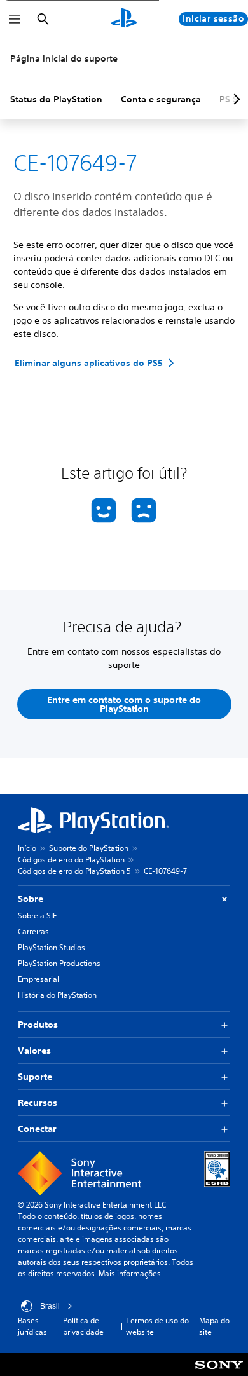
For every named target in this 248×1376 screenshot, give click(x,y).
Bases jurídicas (32, 1326)
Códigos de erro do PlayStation (71, 859)
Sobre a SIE (37, 915)
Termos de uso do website (157, 1326)
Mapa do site (214, 1326)
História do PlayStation (57, 995)
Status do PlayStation (56, 99)
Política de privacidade (83, 1326)
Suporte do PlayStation (88, 848)
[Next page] (234, 99)
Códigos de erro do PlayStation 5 (74, 871)
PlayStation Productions (59, 963)
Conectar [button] (37, 1128)
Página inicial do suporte (64, 58)
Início (27, 848)
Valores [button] (34, 1050)
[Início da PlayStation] (124, 19)
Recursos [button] (37, 1102)
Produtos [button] (38, 1024)
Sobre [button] (30, 898)
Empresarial (38, 979)
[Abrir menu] (15, 19)
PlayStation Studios (51, 947)
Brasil (50, 1306)
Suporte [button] (35, 1076)
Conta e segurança (161, 99)
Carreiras (33, 931)
